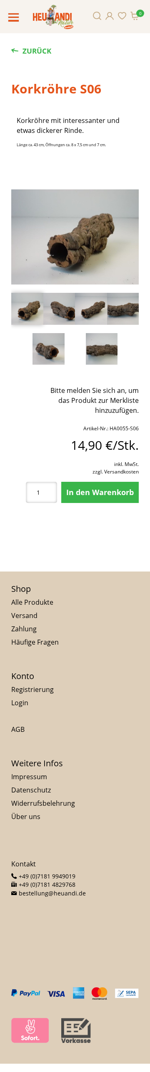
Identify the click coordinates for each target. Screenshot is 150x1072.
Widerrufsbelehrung (43, 803)
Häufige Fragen (35, 642)
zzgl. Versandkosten (115, 471)
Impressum (29, 776)
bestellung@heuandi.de (51, 893)
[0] (134, 16)
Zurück (36, 51)
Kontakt (23, 863)
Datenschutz (31, 790)
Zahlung (24, 628)
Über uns (25, 816)
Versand (24, 615)
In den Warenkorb (100, 492)
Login (19, 702)
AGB (18, 729)
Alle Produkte (32, 602)
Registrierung (32, 689)
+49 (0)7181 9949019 (46, 876)
